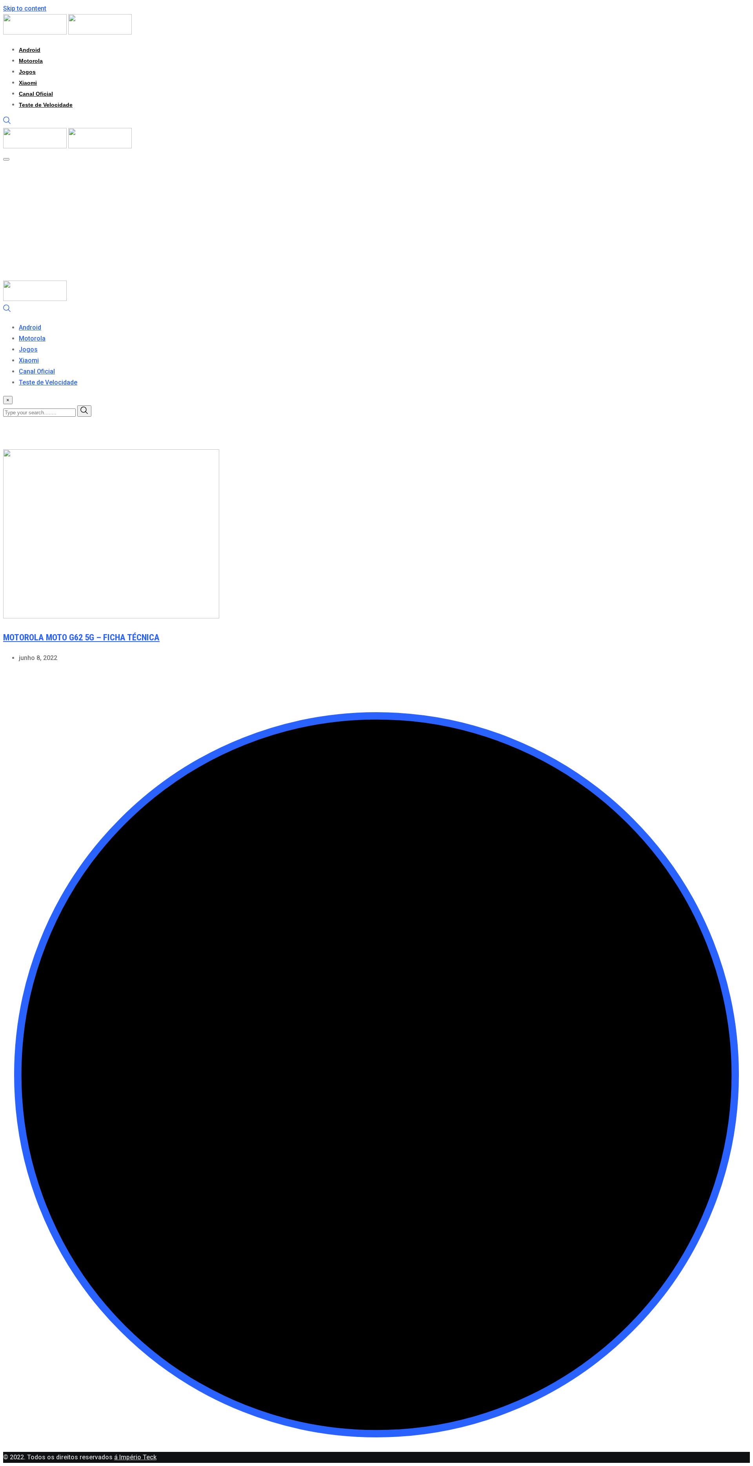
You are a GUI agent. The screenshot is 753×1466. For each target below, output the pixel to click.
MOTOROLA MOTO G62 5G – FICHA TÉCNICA (81, 637)
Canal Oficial (36, 94)
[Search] (7, 122)
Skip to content (24, 8)
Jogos (27, 72)
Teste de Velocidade (46, 105)
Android (29, 50)
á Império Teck (135, 1457)
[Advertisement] (376, 222)
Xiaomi (28, 83)
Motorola (31, 61)
